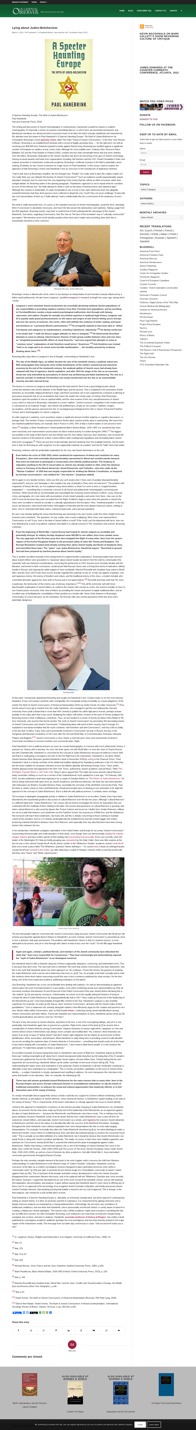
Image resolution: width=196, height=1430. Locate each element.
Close (140, 1425)
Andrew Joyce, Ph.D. (80, 33)
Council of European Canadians (154, 280)
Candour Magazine (149, 269)
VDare (143, 361)
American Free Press (150, 251)
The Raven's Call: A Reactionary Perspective (161, 350)
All (141, 230)
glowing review (48, 140)
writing (91, 759)
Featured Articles (46, 33)
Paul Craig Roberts (149, 320)
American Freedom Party (151, 255)
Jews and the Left (61, 33)
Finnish (158, 230)
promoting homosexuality (82, 837)
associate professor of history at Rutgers (85, 1217)
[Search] (181, 10)
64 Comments (30, 33)
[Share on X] (31, 1331)
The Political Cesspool (150, 346)
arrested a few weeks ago (42, 850)
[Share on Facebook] (18, 1331)
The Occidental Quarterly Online (155, 342)
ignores (92, 1120)
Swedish (145, 241)
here (95, 846)
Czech (148, 230)
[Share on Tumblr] (81, 1331)
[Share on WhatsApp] (43, 1331)
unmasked (71, 840)
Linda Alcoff (118, 843)
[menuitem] (21, 2)
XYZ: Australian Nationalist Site (154, 364)
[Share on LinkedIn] (69, 1331)
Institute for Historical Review (153, 309)
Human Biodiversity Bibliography (155, 306)
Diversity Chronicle (149, 299)
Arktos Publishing (148, 266)
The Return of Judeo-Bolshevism (104, 778)
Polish (172, 234)
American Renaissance (151, 262)
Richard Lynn (146, 331)
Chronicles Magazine (150, 277)
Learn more (154, 1425)
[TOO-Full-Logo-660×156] (38, 10)
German (144, 234)
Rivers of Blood (147, 335)
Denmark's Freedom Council (153, 295)
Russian (159, 237)
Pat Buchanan (146, 317)
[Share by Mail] (119, 1331)
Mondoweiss (146, 313)
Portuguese (146, 237)
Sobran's (144, 339)
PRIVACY (43, 2)
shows (71, 1010)
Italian (163, 234)
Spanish (171, 237)
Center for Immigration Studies (154, 273)
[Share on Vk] (94, 1331)
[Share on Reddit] (106, 1331)
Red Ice (143, 328)
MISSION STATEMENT (20, 2)
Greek (154, 234)
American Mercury (148, 258)
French (169, 230)
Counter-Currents (148, 284)
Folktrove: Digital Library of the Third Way (159, 302)
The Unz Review (147, 357)
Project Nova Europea (150, 324)
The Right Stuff (147, 353)
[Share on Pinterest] (56, 1331)
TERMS (34, 2)
